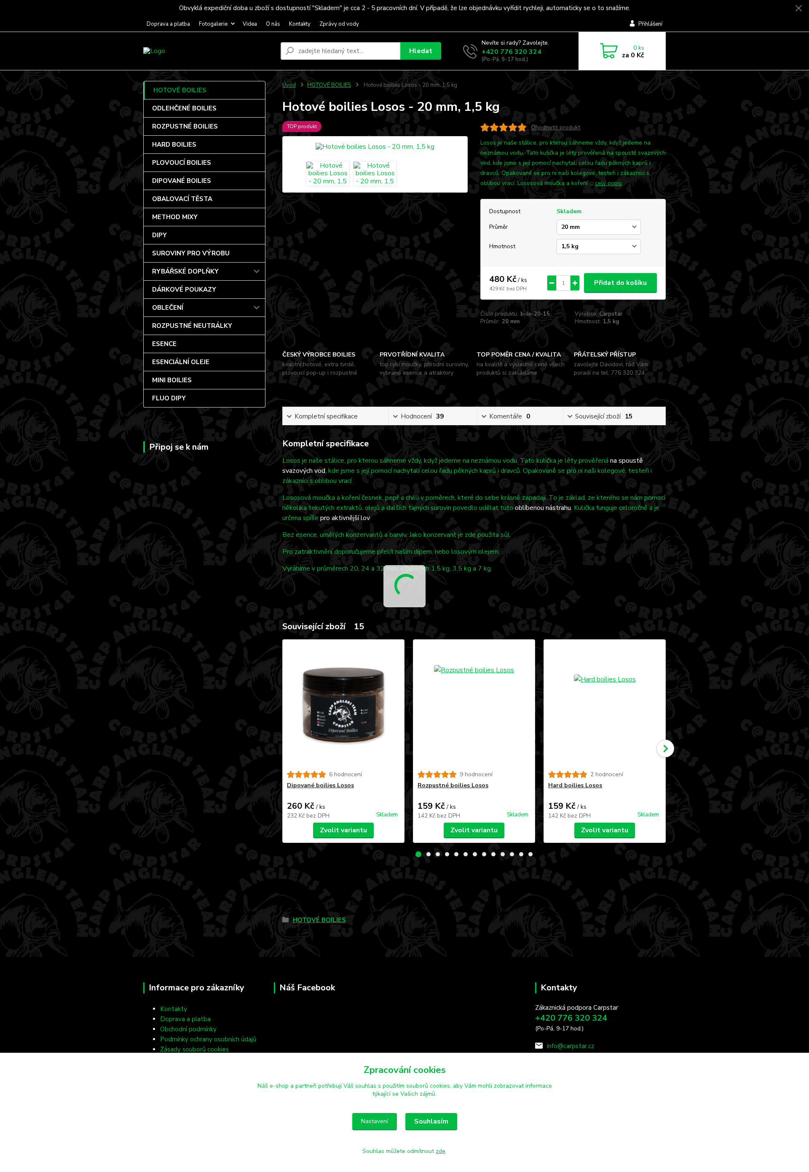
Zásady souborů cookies (194, 1049)
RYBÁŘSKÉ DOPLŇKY (185, 271)
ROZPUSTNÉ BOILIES (185, 126)
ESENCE (164, 344)
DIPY (159, 235)
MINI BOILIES (172, 380)
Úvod (289, 85)
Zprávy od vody (339, 24)
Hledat (420, 51)
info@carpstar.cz (570, 1046)
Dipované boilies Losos (320, 785)
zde (440, 1151)
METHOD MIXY (175, 217)
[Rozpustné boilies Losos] (474, 705)
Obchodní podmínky (188, 1029)
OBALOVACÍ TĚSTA (182, 199)
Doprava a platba (168, 24)
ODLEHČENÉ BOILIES (184, 108)
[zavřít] (798, 8)
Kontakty (300, 24)
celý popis (608, 183)
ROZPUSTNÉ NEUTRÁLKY (192, 326)
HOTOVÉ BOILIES (179, 90)
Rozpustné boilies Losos (453, 785)
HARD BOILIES (174, 144)
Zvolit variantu (343, 830)
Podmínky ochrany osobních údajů (208, 1039)
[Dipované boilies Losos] (343, 705)
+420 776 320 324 (511, 51)
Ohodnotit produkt (555, 127)
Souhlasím (431, 1121)
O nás (273, 24)
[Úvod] (208, 51)
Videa (250, 24)
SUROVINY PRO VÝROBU (191, 253)
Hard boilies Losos (575, 785)
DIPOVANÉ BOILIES (181, 181)
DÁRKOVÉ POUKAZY (184, 289)
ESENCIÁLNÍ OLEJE (180, 362)
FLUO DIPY (169, 398)
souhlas (365, 1086)
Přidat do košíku (620, 282)
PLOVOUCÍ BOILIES (181, 162)
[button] (418, 854)
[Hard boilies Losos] (604, 705)
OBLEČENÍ (167, 307)
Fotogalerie (213, 24)
